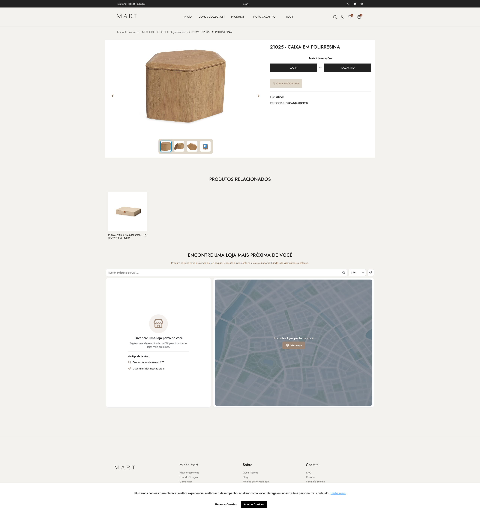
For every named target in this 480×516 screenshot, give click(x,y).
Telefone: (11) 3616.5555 (131, 4)
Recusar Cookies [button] (226, 504)
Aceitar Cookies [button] (254, 504)
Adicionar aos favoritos (145, 235)
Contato (312, 464)
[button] (359, 16)
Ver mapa (296, 345)
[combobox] (226, 272)
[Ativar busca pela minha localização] (370, 272)
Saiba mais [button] (338, 493)
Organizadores (179, 32)
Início (120, 32)
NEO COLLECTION (154, 32)
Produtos (133, 32)
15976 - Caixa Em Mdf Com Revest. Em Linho (124, 237)
